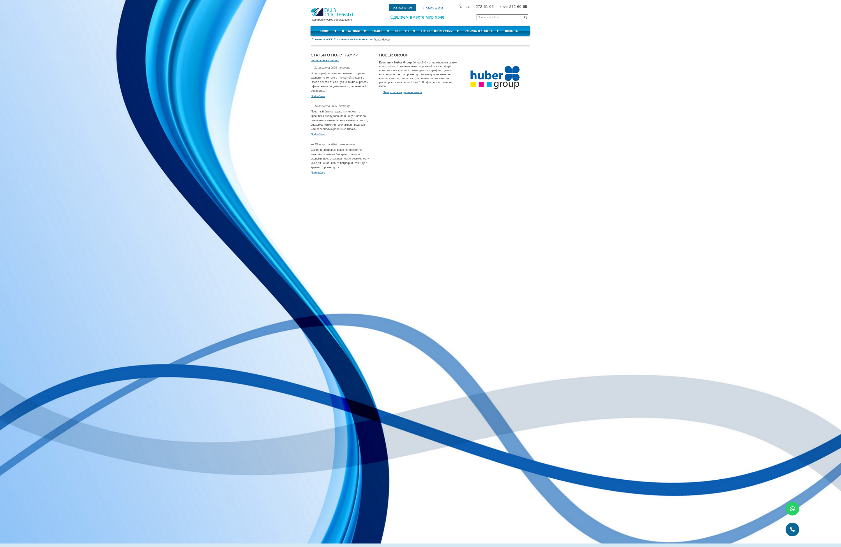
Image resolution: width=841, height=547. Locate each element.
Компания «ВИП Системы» (330, 39)
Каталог (377, 31)
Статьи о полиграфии (437, 31)
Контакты (511, 31)
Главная (324, 31)
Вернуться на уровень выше (402, 92)
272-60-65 (512, 6)
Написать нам (402, 7)
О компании (351, 31)
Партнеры (402, 31)
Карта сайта (434, 7)
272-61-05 (479, 6)
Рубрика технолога (479, 31)
